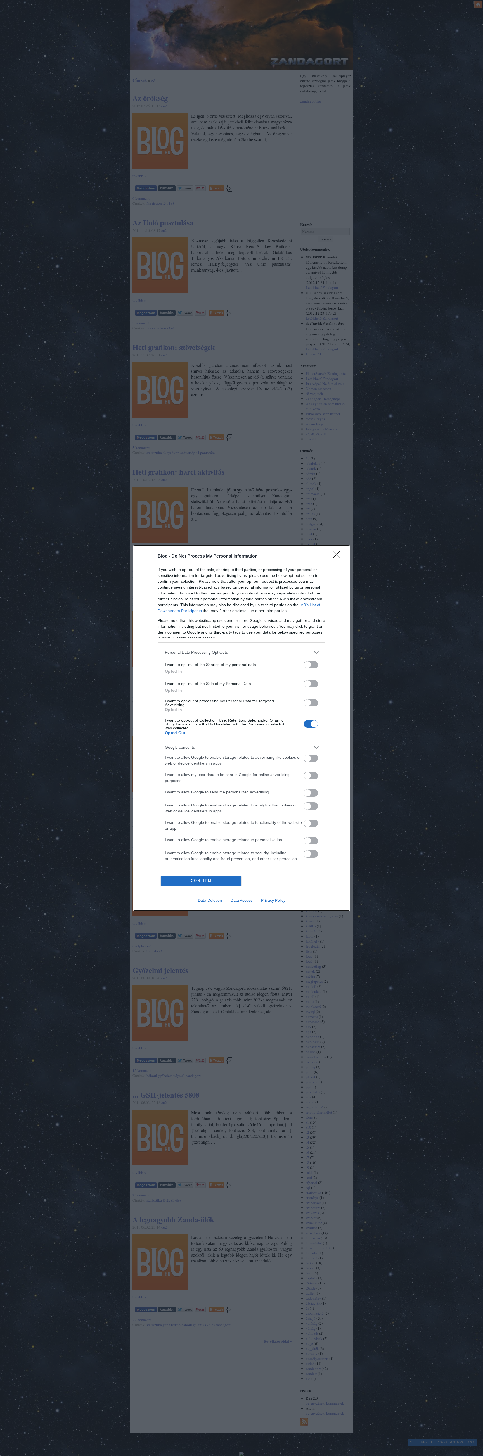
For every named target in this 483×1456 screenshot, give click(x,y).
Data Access (241, 900)
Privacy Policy (273, 900)
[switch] (311, 664)
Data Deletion (210, 900)
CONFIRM (201, 881)
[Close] (338, 556)
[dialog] (241, 728)
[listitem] (241, 652)
